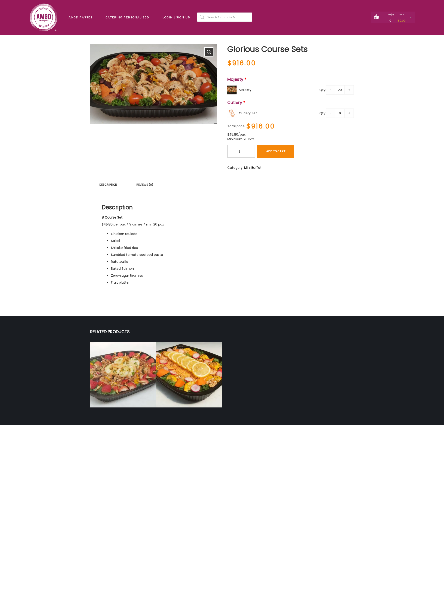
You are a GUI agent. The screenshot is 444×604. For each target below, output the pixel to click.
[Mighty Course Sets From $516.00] (123, 374)
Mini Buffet (253, 167)
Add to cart (275, 151)
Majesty (245, 90)
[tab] (108, 185)
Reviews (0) (144, 185)
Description (108, 185)
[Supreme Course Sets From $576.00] (189, 374)
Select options (123, 383)
